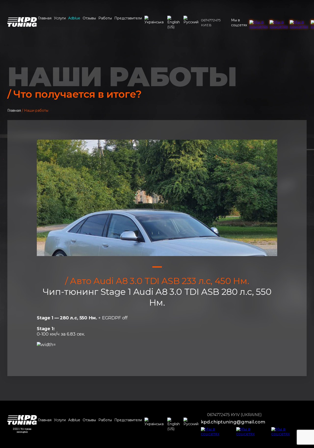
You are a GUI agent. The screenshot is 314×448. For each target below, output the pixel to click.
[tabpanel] (157, 198)
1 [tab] (157, 267)
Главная (45, 18)
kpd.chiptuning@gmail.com (233, 422)
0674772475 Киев (211, 22)
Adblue (74, 18)
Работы (105, 18)
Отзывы (89, 18)
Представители (128, 18)
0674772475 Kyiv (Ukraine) (234, 414)
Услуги (60, 18)
